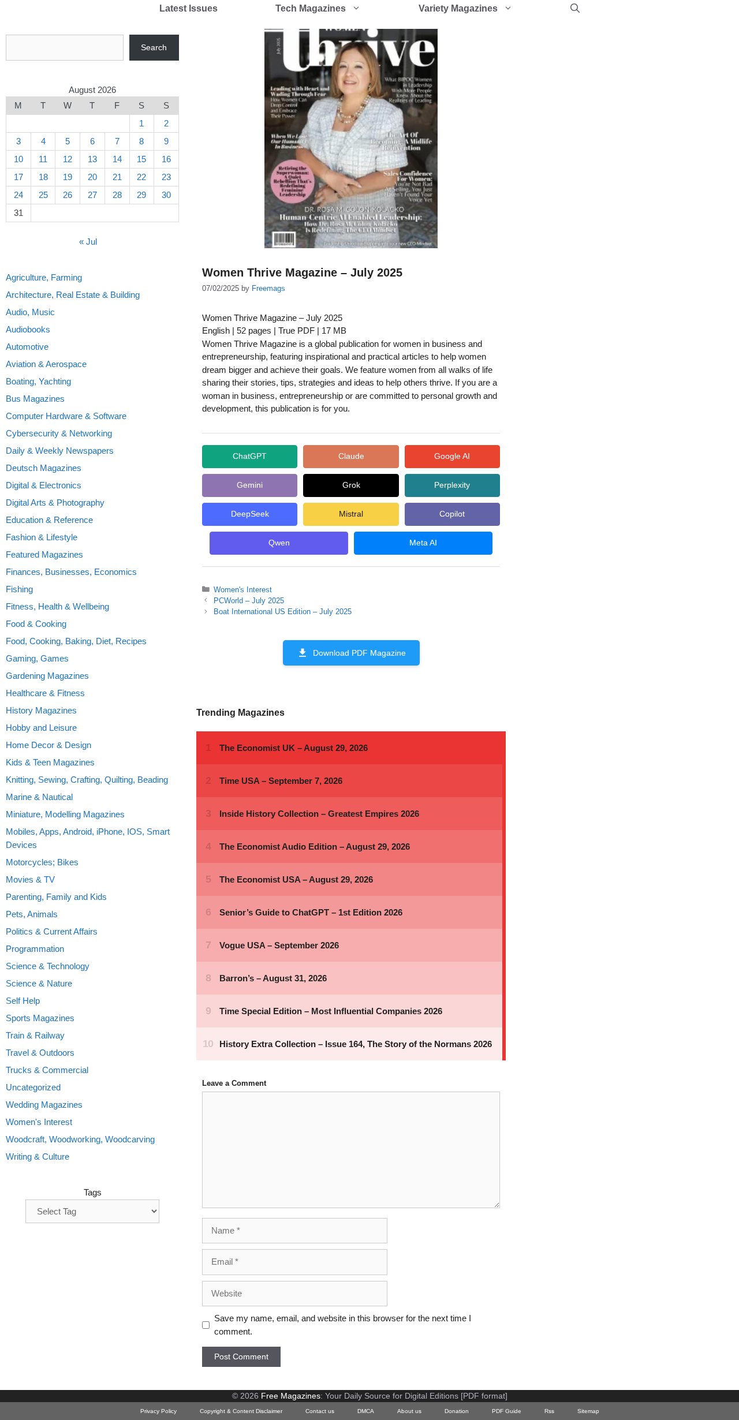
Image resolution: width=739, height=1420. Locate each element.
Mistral (351, 513)
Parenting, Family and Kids (56, 897)
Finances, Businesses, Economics (71, 572)
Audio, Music (30, 312)
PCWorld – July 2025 (249, 600)
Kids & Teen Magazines (50, 762)
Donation (457, 1411)
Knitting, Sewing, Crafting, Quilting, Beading (87, 779)
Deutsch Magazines (43, 468)
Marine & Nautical (39, 797)
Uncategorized (33, 1087)
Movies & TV (30, 879)
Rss (549, 1411)
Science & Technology (47, 966)
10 (18, 159)
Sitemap (588, 1411)
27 (92, 195)
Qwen (279, 542)
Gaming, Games (37, 658)
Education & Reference (49, 520)
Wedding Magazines (44, 1104)
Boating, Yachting (38, 381)
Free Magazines (290, 1395)
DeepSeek (250, 513)
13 (92, 159)
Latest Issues (188, 8)
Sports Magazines (40, 1018)
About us (409, 1411)
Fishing (19, 589)
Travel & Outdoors (40, 1052)
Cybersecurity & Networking (59, 433)
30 (166, 195)
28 (117, 195)
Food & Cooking (36, 624)
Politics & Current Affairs (52, 931)
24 (18, 195)
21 (117, 177)
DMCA (365, 1411)
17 (18, 177)
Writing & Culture (37, 1156)
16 (166, 159)
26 (67, 195)
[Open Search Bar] (575, 8)
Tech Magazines (310, 8)
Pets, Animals (32, 914)
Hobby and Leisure (41, 728)
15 (141, 159)
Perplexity (452, 484)
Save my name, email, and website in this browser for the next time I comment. (342, 1324)
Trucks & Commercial (47, 1070)
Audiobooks (28, 329)
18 (43, 177)
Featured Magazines (44, 554)
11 (43, 159)
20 (92, 177)
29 (141, 195)
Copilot (452, 513)
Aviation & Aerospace (46, 364)
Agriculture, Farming (44, 277)
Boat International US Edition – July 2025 (283, 611)
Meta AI (423, 542)
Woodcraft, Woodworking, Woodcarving (80, 1139)
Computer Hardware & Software (66, 416)
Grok (351, 484)
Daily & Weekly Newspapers (60, 450)
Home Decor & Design (48, 745)
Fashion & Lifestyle (41, 537)
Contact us (319, 1411)
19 (67, 177)
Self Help (23, 1001)
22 (141, 177)
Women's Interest (243, 589)
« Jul (88, 241)
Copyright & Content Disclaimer (241, 1411)
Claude (351, 456)
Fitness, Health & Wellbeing (57, 606)
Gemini (250, 484)
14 (117, 159)
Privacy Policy (158, 1411)
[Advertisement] (609, 208)
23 (166, 177)
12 (67, 159)
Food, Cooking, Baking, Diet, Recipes (76, 641)
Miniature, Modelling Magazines (65, 814)
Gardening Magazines (47, 676)
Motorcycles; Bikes (42, 862)
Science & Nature (39, 983)
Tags (93, 1192)
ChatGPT (250, 456)
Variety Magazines (458, 8)
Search (154, 47)
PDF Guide (506, 1411)
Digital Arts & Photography (55, 502)
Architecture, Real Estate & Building (73, 295)
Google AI (452, 456)
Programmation (35, 949)
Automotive (27, 347)
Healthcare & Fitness (45, 693)
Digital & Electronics (43, 485)
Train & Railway (35, 1035)
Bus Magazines (35, 398)
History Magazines (41, 710)
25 (43, 195)
